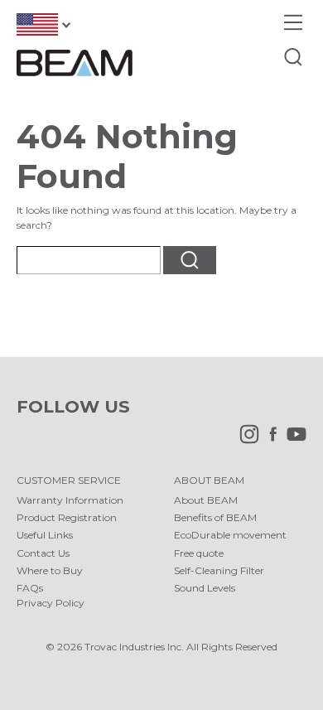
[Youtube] (292, 440)
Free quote (199, 553)
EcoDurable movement (230, 535)
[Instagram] (245, 440)
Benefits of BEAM (215, 517)
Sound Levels (204, 588)
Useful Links (45, 535)
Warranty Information (70, 500)
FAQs (30, 588)
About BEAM (206, 500)
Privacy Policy (50, 602)
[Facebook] (268, 440)
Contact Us (43, 553)
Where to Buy (50, 570)
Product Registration (67, 517)
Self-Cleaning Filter (219, 570)
